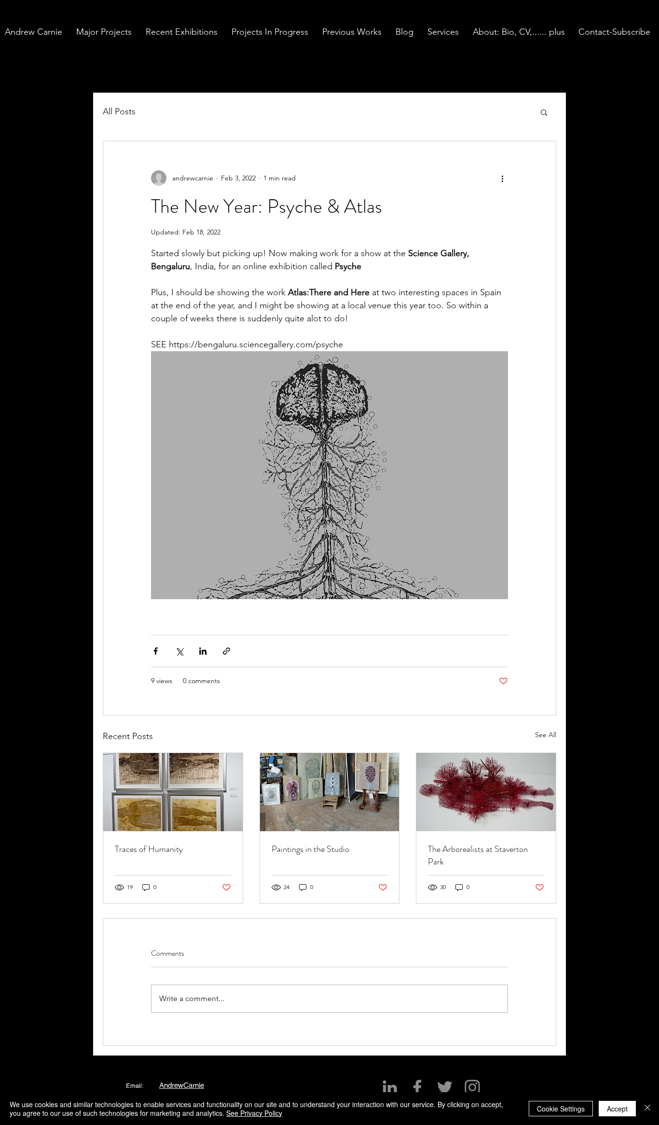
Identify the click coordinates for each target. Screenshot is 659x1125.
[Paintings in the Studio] (329, 792)
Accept (617, 1108)
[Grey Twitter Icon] (445, 1087)
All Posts (119, 111)
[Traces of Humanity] (173, 792)
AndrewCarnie (181, 1085)
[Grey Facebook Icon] (417, 1087)
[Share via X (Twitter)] (179, 651)
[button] (106, 31)
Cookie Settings (561, 1108)
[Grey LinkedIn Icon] (390, 1087)
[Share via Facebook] (155, 651)
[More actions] (502, 178)
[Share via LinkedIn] (202, 651)
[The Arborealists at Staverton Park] (486, 792)
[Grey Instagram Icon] (472, 1087)
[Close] (647, 1108)
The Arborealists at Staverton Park (478, 855)
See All (545, 734)
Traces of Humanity (149, 849)
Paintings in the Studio (310, 849)
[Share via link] (226, 651)
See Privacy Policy (254, 1113)
